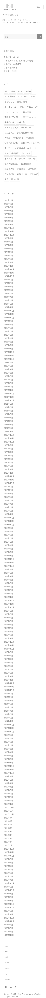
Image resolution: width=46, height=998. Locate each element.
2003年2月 (8, 914)
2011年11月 (9, 811)
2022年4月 (8, 380)
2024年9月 (8, 280)
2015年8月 (8, 656)
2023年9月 (8, 321)
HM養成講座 (10, 96)
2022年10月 (9, 359)
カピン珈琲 (22, 102)
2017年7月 (8, 576)
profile (6, 957)
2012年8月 (8, 780)
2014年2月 (8, 718)
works (6, 952)
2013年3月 (8, 756)
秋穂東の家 (9, 169)
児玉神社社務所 (11, 127)
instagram (8, 979)
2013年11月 (9, 728)
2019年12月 (9, 476)
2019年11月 (9, 480)
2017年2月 (8, 594)
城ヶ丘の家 (9, 133)
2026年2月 (8, 221)
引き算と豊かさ (10, 68)
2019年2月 (8, 511)
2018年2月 (8, 552)
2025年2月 (8, 262)
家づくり (8, 148)
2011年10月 (9, 814)
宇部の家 (30, 138)
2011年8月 (8, 821)
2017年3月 (8, 590)
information (23, 96)
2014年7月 (8, 700)
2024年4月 (8, 297)
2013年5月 (8, 749)
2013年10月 (9, 732)
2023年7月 (8, 328)
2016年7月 (8, 618)
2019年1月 (8, 514)
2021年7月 (8, 411)
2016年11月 (9, 604)
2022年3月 (8, 383)
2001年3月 (8, 925)
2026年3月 (8, 218)
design (28, 91)
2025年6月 (8, 249)
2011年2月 (8, 842)
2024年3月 (8, 300)
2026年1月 (8, 224)
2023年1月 (8, 349)
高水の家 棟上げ (11, 57)
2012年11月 (9, 769)
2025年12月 (9, 228)
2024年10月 (9, 276)
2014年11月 (9, 687)
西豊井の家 (22, 174)
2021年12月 (9, 393)
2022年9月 (8, 362)
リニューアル (33, 107)
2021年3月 (8, 425)
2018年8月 (8, 531)
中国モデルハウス (29, 117)
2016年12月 (9, 600)
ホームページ (32, 22)
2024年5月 (8, 293)
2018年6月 (8, 538)
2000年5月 (8, 932)
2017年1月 (8, 597)
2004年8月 (8, 901)
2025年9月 (8, 238)
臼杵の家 (32, 169)
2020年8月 (8, 449)
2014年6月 (8, 704)
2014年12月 (9, 683)
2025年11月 (9, 231)
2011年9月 (8, 818)
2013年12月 (9, 725)
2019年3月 (8, 507)
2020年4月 (8, 462)
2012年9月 (8, 776)
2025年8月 (8, 242)
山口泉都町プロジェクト (26, 148)
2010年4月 (8, 876)
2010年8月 (8, 863)
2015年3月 (8, 673)
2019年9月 (8, 487)
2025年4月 (8, 256)
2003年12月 (9, 904)
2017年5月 (8, 583)
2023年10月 (9, 318)
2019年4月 (8, 504)
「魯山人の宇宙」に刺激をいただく (19, 61)
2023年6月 (8, 331)
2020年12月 (9, 435)
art (6, 91)
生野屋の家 (26, 164)
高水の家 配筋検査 (12, 64)
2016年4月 (8, 628)
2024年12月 (9, 269)
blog (5, 974)
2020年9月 (8, 445)
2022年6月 (8, 373)
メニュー (39, 7)
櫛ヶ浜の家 (20, 158)
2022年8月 (8, 366)
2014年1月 (8, 721)
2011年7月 (8, 825)
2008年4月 (8, 880)
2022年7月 (8, 369)
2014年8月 (8, 697)
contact (7, 968)
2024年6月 (8, 290)
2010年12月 (9, 849)
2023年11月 (9, 314)
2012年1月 (8, 804)
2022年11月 (9, 356)
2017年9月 (8, 569)
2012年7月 (8, 783)
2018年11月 (9, 521)
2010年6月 (8, 870)
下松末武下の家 (11, 117)
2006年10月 (9, 890)
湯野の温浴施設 (11, 164)
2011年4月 (8, 835)
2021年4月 (8, 421)
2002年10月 (9, 918)
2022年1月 (8, 390)
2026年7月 (8, 204)
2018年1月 (8, 556)
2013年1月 (8, 763)
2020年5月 (8, 459)
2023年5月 (8, 335)
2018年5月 (8, 542)
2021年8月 (8, 407)
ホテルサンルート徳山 (14, 107)
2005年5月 (8, 894)
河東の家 (32, 158)
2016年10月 (9, 607)
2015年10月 (9, 649)
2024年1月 (8, 307)
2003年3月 (8, 911)
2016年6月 (8, 621)
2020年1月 (8, 473)
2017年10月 (9, 566)
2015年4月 (8, 669)
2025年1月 (8, 266)
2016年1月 (8, 638)
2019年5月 (8, 500)
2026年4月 (8, 214)
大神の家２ (18, 138)
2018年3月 (8, 549)
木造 (29, 153)
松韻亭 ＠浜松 (10, 71)
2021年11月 (9, 397)
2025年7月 (8, 245)
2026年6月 (8, 207)
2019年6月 (8, 497)
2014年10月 (9, 690)
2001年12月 (9, 921)
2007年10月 (9, 883)
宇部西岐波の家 (11, 143)
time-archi (9, 20)
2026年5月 (8, 211)
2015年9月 (8, 652)
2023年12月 (9, 311)
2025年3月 (8, 259)
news (28, 20)
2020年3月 (8, 466)
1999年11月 (9, 935)
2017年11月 (9, 563)
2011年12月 (9, 807)
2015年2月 (8, 676)
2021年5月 (8, 418)
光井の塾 (21, 122)
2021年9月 (8, 404)
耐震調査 (21, 169)
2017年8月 (8, 573)
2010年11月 (9, 852)
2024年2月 (8, 304)
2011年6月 (8, 828)
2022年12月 (9, 352)
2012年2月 (8, 801)
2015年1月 (8, 680)
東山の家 (8, 158)
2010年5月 (8, 873)
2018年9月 (8, 528)
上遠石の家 (26, 112)
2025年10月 (9, 235)
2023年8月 (8, 325)
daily (20, 91)
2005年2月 (8, 897)
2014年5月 (8, 707)
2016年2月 (8, 635)
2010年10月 (9, 856)
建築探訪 (15, 153)
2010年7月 (8, 866)
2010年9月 (8, 859)
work (33, 96)
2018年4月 (8, 545)
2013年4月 (8, 752)
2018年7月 (8, 535)
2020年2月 (8, 469)
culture (12, 91)
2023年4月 (8, 338)
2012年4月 (8, 794)
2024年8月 (8, 283)
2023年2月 (8, 345)
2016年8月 (8, 614)
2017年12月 (9, 559)
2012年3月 (8, 797)
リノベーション (11, 112)
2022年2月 (8, 387)
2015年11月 (9, 645)
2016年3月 (8, 632)
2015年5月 (8, 666)
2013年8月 (8, 738)
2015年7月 (8, 659)
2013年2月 (8, 759)
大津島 (7, 138)
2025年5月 (8, 252)
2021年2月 (8, 428)
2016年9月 (8, 611)
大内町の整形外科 (25, 133)
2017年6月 (8, 580)
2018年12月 (9, 518)
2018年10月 (9, 525)
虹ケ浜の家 (9, 174)
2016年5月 (8, 625)
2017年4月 (8, 587)
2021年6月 (8, 414)
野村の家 (34, 174)
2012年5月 (8, 790)
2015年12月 (9, 642)
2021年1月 (8, 431)
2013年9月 (8, 735)
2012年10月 (9, 773)
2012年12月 (9, 766)
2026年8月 (8, 200)
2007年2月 (8, 887)
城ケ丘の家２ (27, 127)
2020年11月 (9, 438)
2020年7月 (8, 452)
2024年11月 (9, 273)
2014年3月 (8, 714)
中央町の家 (9, 122)
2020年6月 (8, 456)
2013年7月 (8, 742)
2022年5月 (8, 376)
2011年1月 (8, 845)
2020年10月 (9, 442)
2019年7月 (8, 494)
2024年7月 (8, 287)
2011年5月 (8, 832)
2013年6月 (8, 745)
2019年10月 (9, 483)
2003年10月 (9, 907)
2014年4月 (8, 711)
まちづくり (9, 102)
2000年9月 (8, 928)
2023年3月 (8, 342)
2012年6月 (8, 787)
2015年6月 (8, 663)
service (6, 963)
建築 (6, 153)
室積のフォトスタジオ (31, 143)
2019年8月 (8, 490)
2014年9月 (8, 694)
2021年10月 (9, 400)
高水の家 (15, 179)
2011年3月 (8, 838)
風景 (6, 179)
